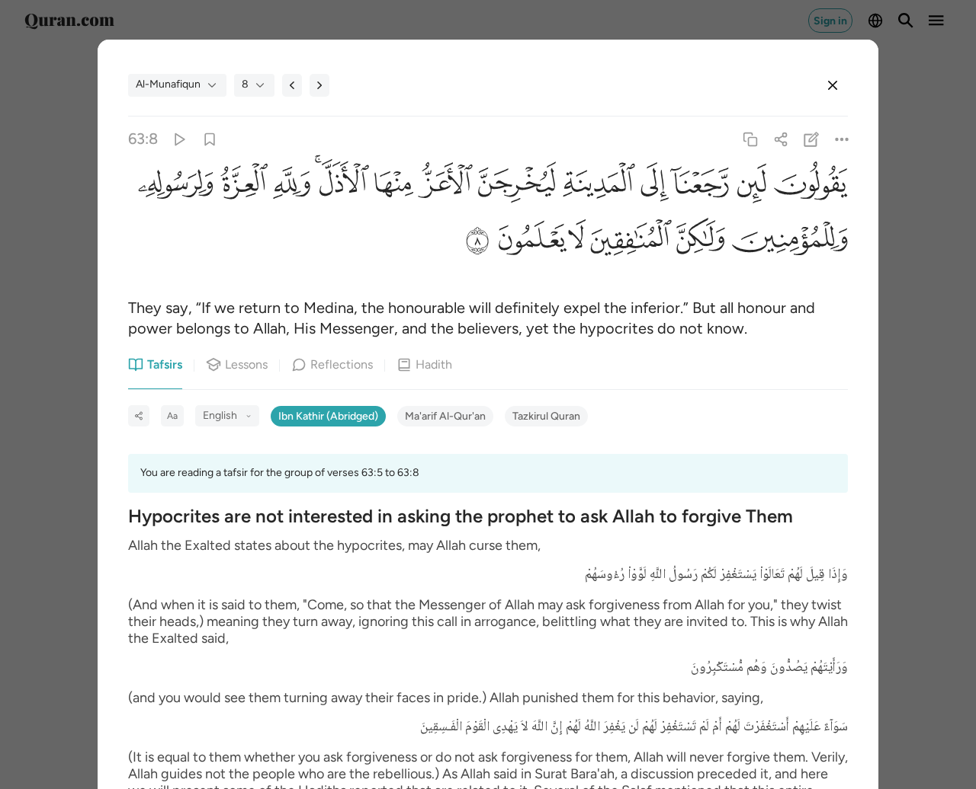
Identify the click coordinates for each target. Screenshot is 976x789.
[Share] (780, 139)
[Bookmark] (209, 139)
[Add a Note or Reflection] (811, 139)
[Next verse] (319, 85)
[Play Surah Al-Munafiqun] (178, 139)
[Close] (832, 85)
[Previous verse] (292, 85)
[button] (807, 187)
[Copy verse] (750, 139)
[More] (842, 139)
